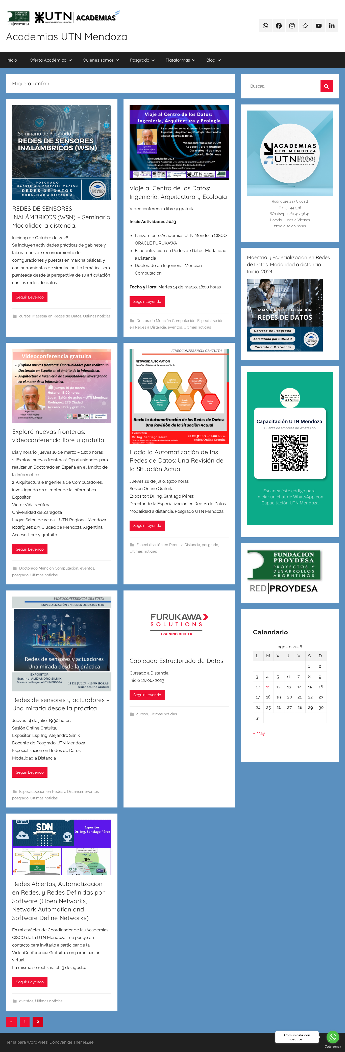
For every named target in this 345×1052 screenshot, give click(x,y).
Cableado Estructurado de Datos (176, 660)
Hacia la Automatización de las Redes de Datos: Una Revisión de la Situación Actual (177, 460)
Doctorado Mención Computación (165, 320)
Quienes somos (98, 60)
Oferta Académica (48, 60)
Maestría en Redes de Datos (56, 316)
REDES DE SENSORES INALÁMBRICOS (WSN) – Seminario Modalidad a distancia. (61, 217)
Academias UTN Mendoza (66, 36)
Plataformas (178, 60)
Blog (210, 60)
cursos (25, 316)
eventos (175, 327)
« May (259, 733)
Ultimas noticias (96, 316)
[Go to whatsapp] (333, 1037)
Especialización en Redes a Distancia (168, 545)
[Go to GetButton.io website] (333, 1046)
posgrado (20, 575)
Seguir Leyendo (30, 297)
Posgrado (139, 60)
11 (268, 686)
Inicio (12, 60)
